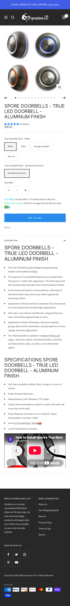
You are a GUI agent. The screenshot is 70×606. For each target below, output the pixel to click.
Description (11, 240)
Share (7, 227)
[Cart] (64, 17)
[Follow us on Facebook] (8, 554)
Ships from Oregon (13, 203)
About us (43, 504)
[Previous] (5, 98)
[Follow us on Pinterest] (8, 562)
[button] (11, 124)
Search (42, 534)
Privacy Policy (45, 522)
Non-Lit (11, 156)
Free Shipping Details (49, 510)
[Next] (64, 98)
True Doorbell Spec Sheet (25, 423)
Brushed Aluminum (17, 173)
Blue (23, 146)
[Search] (12, 17)
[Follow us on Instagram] (24, 554)
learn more (54, 4)
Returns (42, 516)
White (10, 146)
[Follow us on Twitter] (16, 554)
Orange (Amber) (41, 146)
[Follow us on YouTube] (16, 562)
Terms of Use (45, 528)
